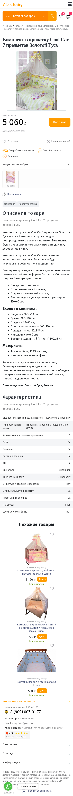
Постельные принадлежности (40, 26)
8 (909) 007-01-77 (25, 712)
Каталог (19, 26)
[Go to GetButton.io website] (8, 793)
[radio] (11, 179)
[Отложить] (52, 534)
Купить (42, 579)
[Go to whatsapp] (8, 786)
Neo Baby (7, 26)
